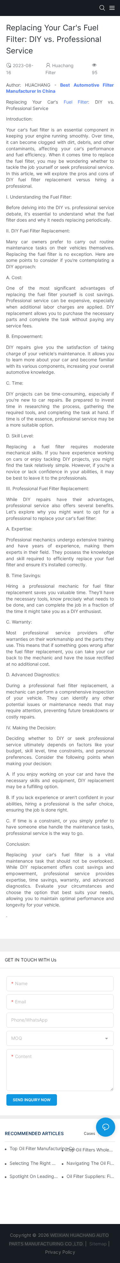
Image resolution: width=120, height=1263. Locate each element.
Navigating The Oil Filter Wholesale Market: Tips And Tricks (91, 1163)
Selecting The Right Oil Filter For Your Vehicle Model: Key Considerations (34, 1163)
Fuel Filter (76, 102)
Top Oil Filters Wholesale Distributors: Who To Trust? (91, 1149)
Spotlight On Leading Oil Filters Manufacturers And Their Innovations (34, 1176)
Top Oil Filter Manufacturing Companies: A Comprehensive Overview (44, 1148)
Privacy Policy (60, 1252)
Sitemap (97, 1243)
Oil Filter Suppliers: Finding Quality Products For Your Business (91, 1176)
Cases (89, 1133)
